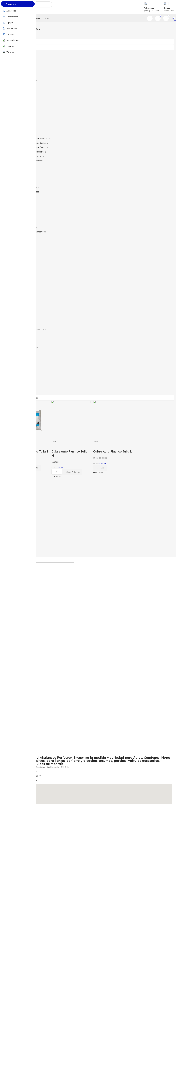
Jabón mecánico (14, 883)
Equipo (11, 842)
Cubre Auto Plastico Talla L (112, 451)
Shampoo (12, 869)
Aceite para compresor (17, 878)
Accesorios (12, 833)
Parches (11, 824)
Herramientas (13, 829)
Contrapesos (13, 811)
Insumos (11, 820)
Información (14, 847)
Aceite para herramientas (18, 874)
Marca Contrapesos (18, 856)
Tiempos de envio (15, 851)
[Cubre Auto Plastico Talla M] (71, 420)
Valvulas (11, 816)
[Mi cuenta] (150, 18)
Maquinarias (13, 838)
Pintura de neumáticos (17, 865)
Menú (10, 807)
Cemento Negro (14, 860)
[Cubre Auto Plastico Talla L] (112, 420)
